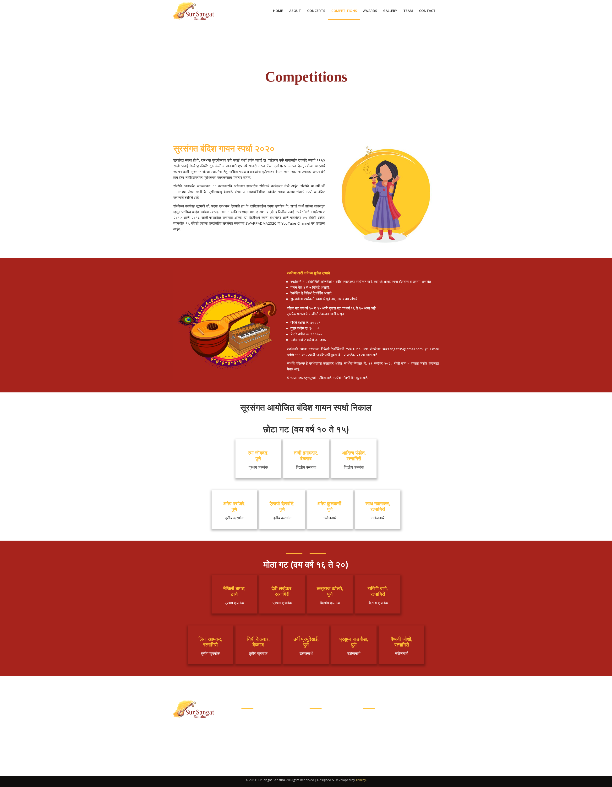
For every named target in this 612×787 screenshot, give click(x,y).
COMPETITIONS (344, 10)
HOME (278, 10)
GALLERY (390, 10)
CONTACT (427, 10)
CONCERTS (316, 10)
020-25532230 (385, 750)
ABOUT (295, 10)
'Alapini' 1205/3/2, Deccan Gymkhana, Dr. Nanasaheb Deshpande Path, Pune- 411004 (405, 724)
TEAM (408, 10)
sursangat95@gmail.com (395, 740)
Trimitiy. (361, 780)
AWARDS (370, 10)
